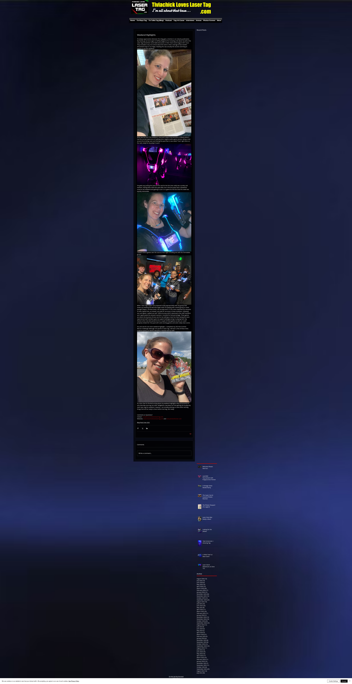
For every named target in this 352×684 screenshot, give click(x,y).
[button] (142, 20)
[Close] (350, 681)
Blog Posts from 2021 (143, 422)
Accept (344, 681)
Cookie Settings (333, 681)
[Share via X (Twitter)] (142, 428)
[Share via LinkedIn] (147, 428)
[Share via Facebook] (138, 428)
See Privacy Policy (73, 681)
